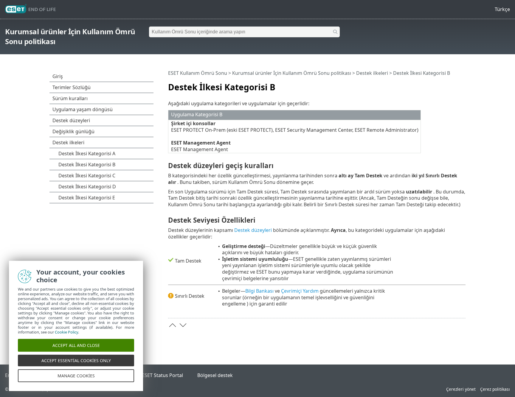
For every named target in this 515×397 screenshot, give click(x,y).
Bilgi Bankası (259, 291)
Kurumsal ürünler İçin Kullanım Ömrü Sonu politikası (291, 73)
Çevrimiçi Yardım (300, 291)
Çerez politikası (495, 389)
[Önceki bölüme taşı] (172, 325)
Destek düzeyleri (253, 230)
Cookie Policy (66, 332)
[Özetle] (462, 84)
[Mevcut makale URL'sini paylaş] (444, 84)
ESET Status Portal (162, 375)
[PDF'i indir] (453, 84)
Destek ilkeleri (372, 73)
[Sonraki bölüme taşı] (183, 325)
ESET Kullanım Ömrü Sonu (197, 73)
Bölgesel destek (215, 375)
